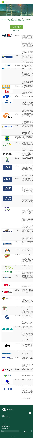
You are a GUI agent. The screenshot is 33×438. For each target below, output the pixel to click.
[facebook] (30, 413)
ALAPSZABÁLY (16, 30)
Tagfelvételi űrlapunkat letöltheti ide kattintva (17, 27)
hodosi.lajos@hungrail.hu (7, 426)
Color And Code (18, 436)
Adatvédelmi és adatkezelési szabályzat (25, 436)
